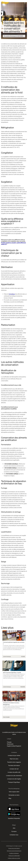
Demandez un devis (14, 795)
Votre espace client (14, 791)
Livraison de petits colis (14, 772)
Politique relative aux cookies (14, 858)
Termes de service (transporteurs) (14, 850)
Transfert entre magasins (14, 762)
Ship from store (14, 759)
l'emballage (12, 294)
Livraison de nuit (14, 769)
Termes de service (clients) (14, 848)
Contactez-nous (14, 834)
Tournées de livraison (14, 765)
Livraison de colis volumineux (14, 775)
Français (9, 742)
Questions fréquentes (14, 818)
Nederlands (10, 744)
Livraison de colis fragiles (14, 779)
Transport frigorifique (14, 782)
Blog (10, 798)
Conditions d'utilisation (14, 853)
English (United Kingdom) (14, 746)
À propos (14, 831)
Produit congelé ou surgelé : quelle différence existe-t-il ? (13, 243)
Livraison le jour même (14, 755)
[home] (5, 3)
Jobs (14, 828)
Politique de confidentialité (14, 855)
